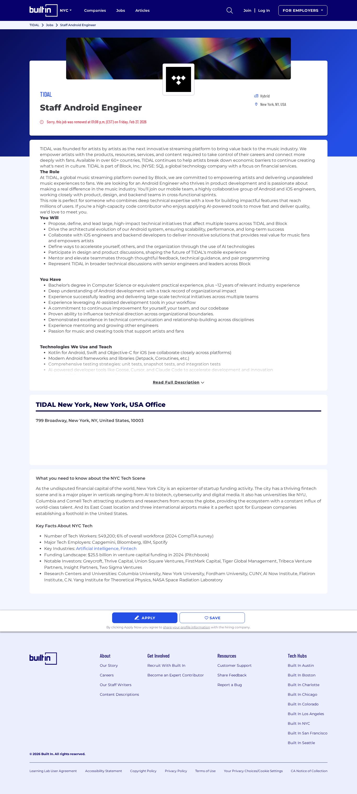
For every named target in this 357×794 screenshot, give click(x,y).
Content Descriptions (119, 694)
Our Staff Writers (115, 684)
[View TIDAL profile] (178, 58)
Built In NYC (299, 723)
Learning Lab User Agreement (53, 771)
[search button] (229, 10)
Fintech (128, 548)
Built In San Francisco (307, 733)
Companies (95, 10)
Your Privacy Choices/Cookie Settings (253, 771)
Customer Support (234, 665)
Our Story (109, 665)
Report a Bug (229, 684)
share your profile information (186, 627)
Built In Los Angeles (306, 713)
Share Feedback (231, 675)
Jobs (120, 10)
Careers (107, 675)
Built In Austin (301, 665)
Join (247, 10)
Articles (142, 10)
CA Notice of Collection (309, 771)
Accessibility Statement (103, 771)
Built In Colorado (303, 704)
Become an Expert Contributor (175, 675)
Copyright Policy (143, 771)
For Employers (301, 10)
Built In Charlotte (303, 684)
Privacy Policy (176, 771)
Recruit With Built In (166, 665)
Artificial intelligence (97, 548)
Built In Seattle (301, 742)
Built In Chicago (302, 694)
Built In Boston (301, 675)
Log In (264, 10)
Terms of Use (205, 771)
